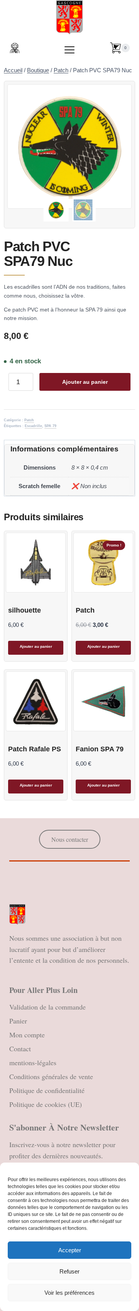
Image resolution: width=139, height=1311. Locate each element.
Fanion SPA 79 (100, 749)
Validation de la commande (47, 1006)
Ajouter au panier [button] (36, 646)
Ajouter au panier (85, 382)
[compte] (14, 48)
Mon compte (27, 1034)
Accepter (69, 1250)
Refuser (69, 1271)
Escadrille (33, 426)
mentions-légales (32, 1062)
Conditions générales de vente (51, 1076)
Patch (29, 420)
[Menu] (69, 50)
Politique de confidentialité (47, 1090)
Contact (20, 1048)
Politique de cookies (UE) (45, 1104)
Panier (18, 1020)
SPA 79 (50, 426)
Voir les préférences (69, 1292)
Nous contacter (69, 839)
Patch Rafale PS (34, 749)
